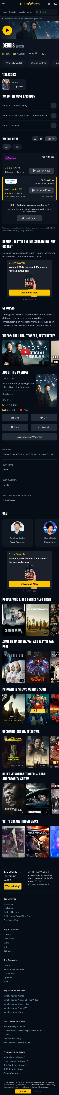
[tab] (29, 106)
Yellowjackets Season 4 (14, 1057)
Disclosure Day (11, 920)
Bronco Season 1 (11, 1073)
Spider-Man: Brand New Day (17, 916)
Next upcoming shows (14, 1052)
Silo (5, 946)
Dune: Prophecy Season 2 (16, 1061)
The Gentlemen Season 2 (15, 1065)
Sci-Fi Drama (31, 454)
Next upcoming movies (14, 1021)
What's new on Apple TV (15, 1008)
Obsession (8, 904)
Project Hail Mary (12, 912)
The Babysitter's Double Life (17, 1042)
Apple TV (8, 977)
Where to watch (14, 62)
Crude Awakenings (12, 1038)
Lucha (6, 1034)
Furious (7, 934)
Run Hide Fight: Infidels (15, 1026)
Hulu (6, 981)
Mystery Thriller (46, 454)
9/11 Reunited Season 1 (15, 1069)
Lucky (6, 942)
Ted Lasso (8, 950)
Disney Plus (9, 973)
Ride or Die (9, 938)
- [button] (14, 105)
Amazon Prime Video (14, 969)
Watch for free (38, 62)
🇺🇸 (49, 138)
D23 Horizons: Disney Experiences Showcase (25, 1030)
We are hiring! (12, 886)
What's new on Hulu (13, 1012)
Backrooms (9, 908)
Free (17, 146)
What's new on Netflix (14, 995)
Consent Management (38, 884)
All (6, 146)
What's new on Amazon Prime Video (21, 999)
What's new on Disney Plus (16, 1004)
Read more (8, 394)
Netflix (7, 965)
